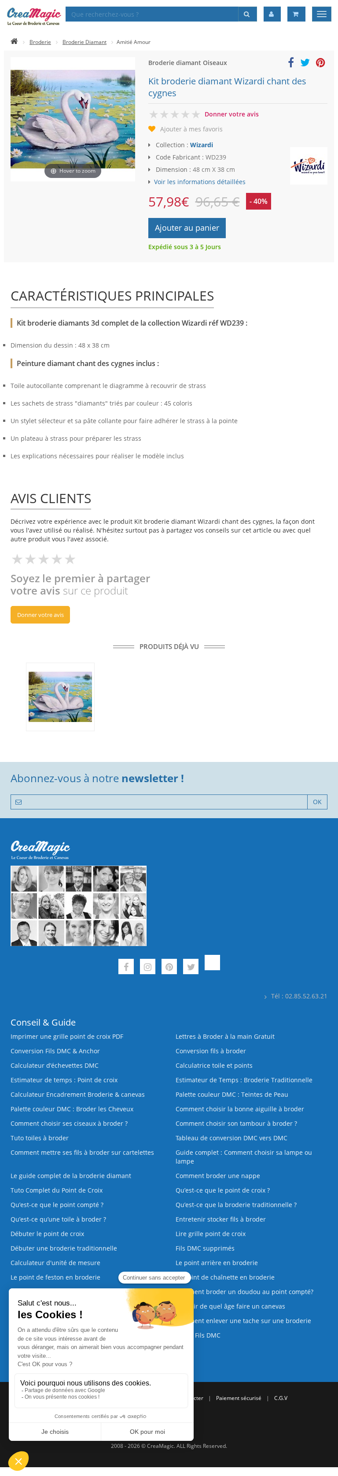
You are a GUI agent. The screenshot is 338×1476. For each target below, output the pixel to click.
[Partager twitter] (305, 64)
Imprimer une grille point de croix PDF (67, 1036)
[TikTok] (212, 968)
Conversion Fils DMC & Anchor (55, 1051)
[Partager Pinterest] (320, 64)
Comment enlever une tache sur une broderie (243, 1320)
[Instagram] (147, 968)
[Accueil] (14, 42)
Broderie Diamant (84, 42)
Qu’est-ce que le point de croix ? (223, 1190)
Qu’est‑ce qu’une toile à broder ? (58, 1219)
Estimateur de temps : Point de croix (64, 1080)
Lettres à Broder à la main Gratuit (225, 1036)
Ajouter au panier (187, 227)
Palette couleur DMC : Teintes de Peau (232, 1094)
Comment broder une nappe (218, 1175)
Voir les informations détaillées (200, 182)
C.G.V (280, 1398)
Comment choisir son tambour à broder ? (236, 1123)
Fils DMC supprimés (205, 1248)
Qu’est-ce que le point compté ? (57, 1204)
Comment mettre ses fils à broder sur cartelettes (82, 1152)
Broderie (40, 42)
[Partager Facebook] (291, 64)
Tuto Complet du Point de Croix (57, 1190)
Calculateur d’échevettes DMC (55, 1065)
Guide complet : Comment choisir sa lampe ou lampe (244, 1156)
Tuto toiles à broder (40, 1138)
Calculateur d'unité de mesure (55, 1262)
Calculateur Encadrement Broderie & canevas (78, 1094)
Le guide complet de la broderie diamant (71, 1175)
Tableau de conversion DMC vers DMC (231, 1138)
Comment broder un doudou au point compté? (244, 1291)
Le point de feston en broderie (55, 1277)
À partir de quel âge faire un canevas (230, 1306)
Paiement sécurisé (238, 1398)
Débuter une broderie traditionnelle (64, 1248)
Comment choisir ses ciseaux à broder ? (69, 1123)
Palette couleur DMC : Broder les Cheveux (72, 1109)
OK (317, 802)
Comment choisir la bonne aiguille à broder (240, 1109)
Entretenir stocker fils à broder (221, 1219)
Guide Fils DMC (198, 1335)
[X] (190, 968)
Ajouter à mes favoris (191, 129)
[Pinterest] (169, 968)
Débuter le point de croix (47, 1233)
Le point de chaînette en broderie (225, 1277)
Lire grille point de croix (211, 1233)
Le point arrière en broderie (217, 1262)
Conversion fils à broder (211, 1051)
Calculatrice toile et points (214, 1065)
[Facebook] (126, 968)
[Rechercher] (247, 14)
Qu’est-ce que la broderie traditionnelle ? (236, 1204)
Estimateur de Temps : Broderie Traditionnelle (244, 1080)
